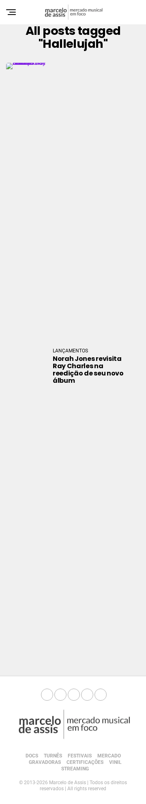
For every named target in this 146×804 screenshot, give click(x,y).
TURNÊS (53, 756)
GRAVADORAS (45, 762)
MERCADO (109, 756)
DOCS (32, 756)
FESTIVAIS (80, 756)
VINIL (115, 762)
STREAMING (75, 769)
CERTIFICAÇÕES (85, 762)
